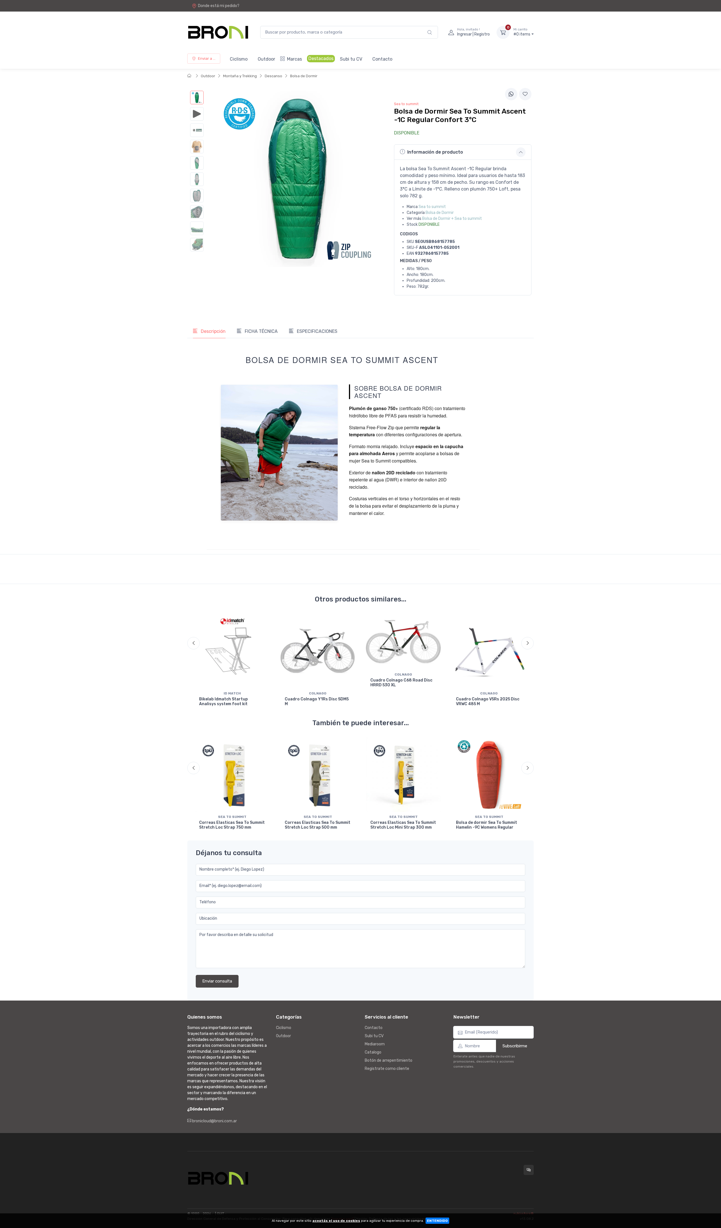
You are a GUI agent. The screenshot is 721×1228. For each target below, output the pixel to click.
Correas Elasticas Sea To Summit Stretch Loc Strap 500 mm (317, 825)
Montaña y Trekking (240, 76)
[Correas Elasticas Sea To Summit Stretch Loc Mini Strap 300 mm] (403, 774)
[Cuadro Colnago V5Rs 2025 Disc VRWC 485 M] (489, 651)
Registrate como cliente (387, 1068)
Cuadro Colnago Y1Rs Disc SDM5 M (317, 701)
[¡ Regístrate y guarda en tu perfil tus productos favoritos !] (525, 94)
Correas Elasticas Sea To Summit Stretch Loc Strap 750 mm (232, 825)
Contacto (382, 59)
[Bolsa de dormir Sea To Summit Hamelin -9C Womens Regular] (489, 774)
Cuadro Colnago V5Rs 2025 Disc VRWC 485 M (487, 701)
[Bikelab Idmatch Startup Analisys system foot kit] (232, 651)
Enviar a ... (206, 58)
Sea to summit (432, 206)
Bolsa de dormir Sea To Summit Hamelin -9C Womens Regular (486, 825)
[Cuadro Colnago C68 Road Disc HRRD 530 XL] (403, 642)
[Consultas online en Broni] (529, 1170)
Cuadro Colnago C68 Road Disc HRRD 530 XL (401, 682)
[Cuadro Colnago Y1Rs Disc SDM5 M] (317, 651)
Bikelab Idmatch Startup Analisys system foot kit (223, 701)
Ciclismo (239, 59)
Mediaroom (375, 1044)
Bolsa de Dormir (303, 76)
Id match (232, 693)
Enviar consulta (217, 981)
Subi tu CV (351, 59)
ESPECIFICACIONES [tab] (316, 331)
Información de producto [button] (435, 152)
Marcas (294, 59)
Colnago (317, 693)
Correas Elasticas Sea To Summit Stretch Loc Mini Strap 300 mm (403, 825)
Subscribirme (514, 1045)
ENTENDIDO (437, 1221)
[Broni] (218, 32)
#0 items (521, 32)
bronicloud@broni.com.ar (214, 1121)
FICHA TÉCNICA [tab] (261, 331)
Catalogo (373, 1052)
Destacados (320, 58)
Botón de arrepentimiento (388, 1060)
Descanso (273, 76)
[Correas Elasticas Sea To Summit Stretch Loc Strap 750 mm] (232, 774)
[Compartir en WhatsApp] (511, 94)
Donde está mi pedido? (218, 5)
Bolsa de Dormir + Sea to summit (452, 218)
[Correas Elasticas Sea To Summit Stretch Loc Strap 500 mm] (317, 774)
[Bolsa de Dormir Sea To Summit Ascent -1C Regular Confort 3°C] (197, 97)
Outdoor (266, 59)
